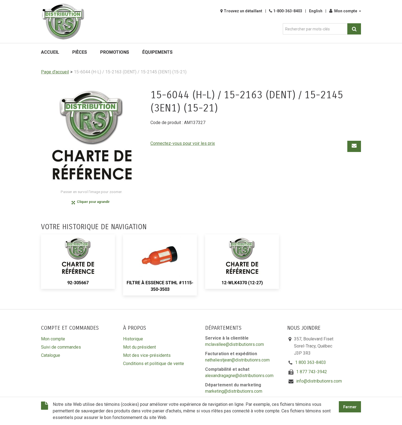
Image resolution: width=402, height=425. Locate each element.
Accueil (50, 52)
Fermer (350, 407)
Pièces (79, 52)
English (315, 11)
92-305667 (78, 282)
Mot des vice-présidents (147, 355)
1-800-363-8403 (287, 11)
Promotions (114, 52)
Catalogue (50, 355)
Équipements (157, 52)
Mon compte (345, 11)
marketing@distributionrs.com (233, 391)
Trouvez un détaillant (243, 11)
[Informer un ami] (354, 146)
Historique (133, 338)
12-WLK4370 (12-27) (242, 282)
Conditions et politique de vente (153, 363)
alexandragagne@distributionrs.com (239, 375)
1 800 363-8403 (310, 362)
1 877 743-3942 (311, 371)
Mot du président (139, 347)
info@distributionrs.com (319, 381)
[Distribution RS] (63, 21)
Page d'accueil (55, 71)
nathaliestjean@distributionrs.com (237, 360)
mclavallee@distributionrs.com (234, 344)
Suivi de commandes (61, 347)
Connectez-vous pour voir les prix (182, 143)
